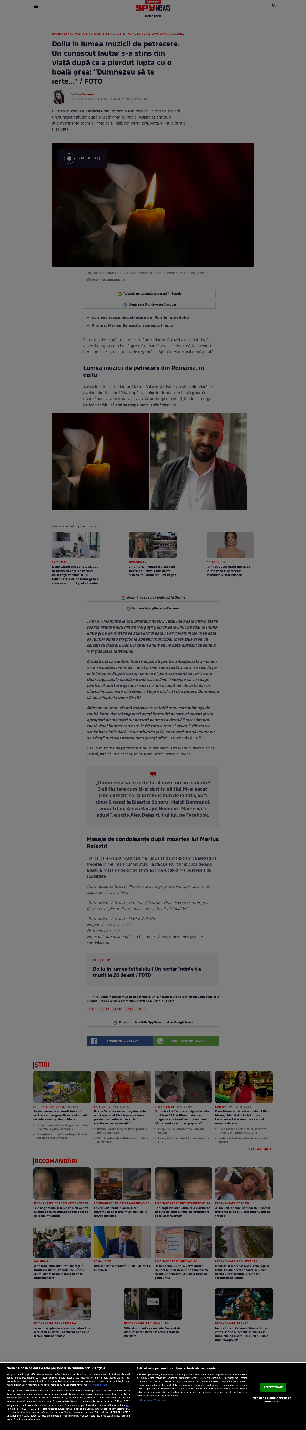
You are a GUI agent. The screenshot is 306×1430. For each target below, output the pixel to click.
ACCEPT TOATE (273, 1387)
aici (127, 1405)
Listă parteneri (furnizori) (151, 1400)
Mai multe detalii (97, 1385)
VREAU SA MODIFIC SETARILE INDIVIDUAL (272, 1400)
